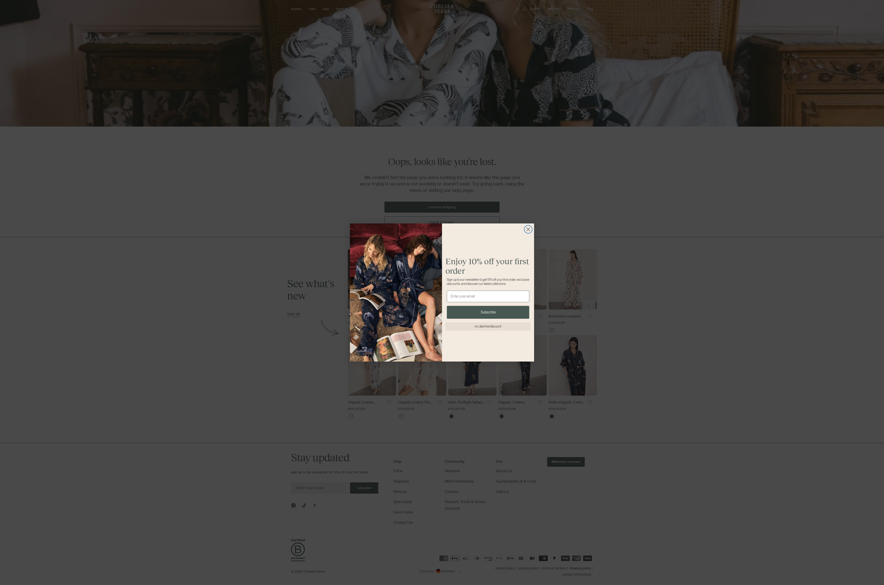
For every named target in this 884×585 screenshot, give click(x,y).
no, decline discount (488, 326)
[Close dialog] (528, 229)
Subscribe (488, 312)
